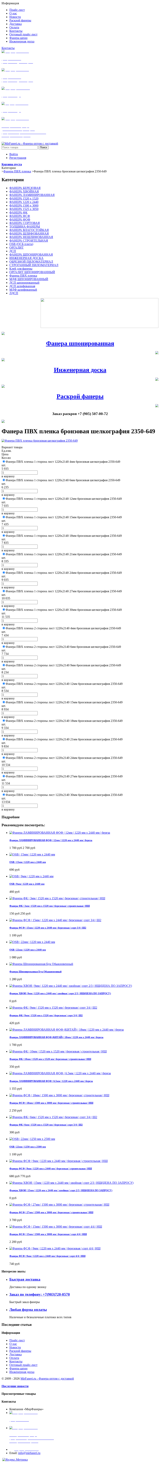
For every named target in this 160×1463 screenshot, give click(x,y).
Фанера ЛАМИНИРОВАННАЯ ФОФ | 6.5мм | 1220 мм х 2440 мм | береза (51, 1081)
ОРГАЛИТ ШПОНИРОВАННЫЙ (32, 272)
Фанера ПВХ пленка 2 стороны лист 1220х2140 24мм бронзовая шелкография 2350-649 (64, 757)
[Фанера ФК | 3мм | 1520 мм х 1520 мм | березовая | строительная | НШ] (57, 898)
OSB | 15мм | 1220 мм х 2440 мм (27, 862)
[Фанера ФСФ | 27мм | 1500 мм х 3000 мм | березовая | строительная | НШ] (59, 1204)
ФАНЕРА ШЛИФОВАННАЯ (29, 233)
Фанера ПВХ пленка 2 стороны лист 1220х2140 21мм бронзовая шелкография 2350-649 (64, 739)
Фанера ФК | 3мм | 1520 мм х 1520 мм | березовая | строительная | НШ (49, 905)
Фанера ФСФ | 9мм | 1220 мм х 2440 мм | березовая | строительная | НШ (50, 1168)
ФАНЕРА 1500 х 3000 (23, 205)
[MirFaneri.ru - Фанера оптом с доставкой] (30, 143)
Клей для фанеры (20, 268)
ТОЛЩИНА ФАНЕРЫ (24, 226)
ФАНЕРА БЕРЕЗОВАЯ (25, 188)
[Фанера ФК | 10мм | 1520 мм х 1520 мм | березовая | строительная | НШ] (58, 1051)
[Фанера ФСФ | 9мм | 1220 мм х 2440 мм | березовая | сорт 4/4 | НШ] (54, 1248)
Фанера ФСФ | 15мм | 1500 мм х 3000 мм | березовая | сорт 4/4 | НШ (48, 1234)
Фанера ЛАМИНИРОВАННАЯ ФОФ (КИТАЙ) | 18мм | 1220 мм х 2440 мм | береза (56, 1037)
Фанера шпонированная (80, 343)
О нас (13, 1344)
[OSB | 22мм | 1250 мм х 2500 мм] (32, 1139)
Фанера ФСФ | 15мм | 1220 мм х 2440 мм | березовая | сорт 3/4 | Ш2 (47, 927)
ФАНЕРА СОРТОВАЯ (24, 223)
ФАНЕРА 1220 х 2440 (23, 202)
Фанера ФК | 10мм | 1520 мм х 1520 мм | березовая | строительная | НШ (50, 1059)
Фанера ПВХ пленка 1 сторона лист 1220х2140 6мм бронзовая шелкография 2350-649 (63, 480)
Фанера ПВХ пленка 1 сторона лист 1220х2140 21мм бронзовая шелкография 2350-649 (64, 554)
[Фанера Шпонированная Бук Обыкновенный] (41, 964)
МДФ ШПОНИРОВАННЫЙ (28, 279)
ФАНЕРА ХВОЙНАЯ (24, 191)
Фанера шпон (18, 1368)
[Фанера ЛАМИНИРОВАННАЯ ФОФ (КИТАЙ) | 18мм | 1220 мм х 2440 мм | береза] (66, 1029)
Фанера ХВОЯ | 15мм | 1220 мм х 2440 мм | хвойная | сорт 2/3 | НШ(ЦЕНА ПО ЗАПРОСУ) (60, 1190)
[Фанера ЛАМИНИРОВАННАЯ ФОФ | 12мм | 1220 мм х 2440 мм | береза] (59, 832)
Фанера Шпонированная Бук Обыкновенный (35, 971)
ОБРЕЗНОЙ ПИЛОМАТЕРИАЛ (31, 261)
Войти (13, 154)
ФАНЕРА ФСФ (19, 216)
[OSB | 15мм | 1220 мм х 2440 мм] (32, 854)
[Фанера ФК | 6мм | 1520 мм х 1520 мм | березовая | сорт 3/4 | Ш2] (53, 1117)
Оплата (14, 1358)
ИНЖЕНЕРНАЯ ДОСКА (26, 258)
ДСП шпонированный (24, 282)
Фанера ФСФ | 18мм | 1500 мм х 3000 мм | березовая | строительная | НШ (51, 1102)
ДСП (12, 251)
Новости (15, 1347)
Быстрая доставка (24, 1279)
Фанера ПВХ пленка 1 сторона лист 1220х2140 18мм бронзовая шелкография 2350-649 (64, 535)
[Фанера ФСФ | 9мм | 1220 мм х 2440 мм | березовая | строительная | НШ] (58, 1161)
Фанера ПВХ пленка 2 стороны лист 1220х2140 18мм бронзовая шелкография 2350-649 (64, 720)
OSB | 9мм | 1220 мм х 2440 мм (26, 883)
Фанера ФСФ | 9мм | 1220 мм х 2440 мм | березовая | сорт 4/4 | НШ (47, 1256)
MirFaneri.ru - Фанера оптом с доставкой (47, 1378)
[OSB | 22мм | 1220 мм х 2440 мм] (32, 942)
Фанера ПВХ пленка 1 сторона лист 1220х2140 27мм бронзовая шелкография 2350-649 (64, 591)
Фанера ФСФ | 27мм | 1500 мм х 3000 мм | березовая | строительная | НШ (51, 1212)
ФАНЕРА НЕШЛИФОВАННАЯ (31, 237)
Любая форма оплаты (28, 1310)
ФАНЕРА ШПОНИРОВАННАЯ (31, 254)
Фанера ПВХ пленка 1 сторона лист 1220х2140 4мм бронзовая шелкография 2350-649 (63, 461)
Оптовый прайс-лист (23, 1365)
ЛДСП (13, 293)
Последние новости (15, 1386)
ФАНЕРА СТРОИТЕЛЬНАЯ (28, 240)
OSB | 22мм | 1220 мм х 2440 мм (27, 949)
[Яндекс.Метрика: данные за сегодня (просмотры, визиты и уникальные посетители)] (15, 1459)
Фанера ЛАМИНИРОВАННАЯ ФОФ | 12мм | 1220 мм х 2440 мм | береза (50, 840)
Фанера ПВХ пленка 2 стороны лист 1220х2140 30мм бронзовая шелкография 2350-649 (64, 794)
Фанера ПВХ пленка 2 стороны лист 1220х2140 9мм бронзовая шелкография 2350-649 (63, 665)
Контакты (8, 48)
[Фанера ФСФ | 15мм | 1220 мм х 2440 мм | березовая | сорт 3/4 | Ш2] (55, 920)
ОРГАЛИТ (16, 247)
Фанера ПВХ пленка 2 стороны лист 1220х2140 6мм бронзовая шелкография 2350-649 (63, 646)
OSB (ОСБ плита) (21, 244)
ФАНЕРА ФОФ (19, 219)
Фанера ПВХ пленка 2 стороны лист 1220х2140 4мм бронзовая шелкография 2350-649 (63, 628)
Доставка (15, 1354)
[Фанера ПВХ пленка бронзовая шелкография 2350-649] (40, 440)
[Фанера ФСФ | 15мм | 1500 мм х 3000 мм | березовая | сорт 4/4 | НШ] (55, 1226)
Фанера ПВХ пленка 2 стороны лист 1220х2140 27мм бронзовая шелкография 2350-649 (64, 776)
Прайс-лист (17, 1340)
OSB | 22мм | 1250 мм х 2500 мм (27, 1146)
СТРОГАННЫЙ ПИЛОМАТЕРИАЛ (33, 265)
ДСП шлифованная (22, 286)
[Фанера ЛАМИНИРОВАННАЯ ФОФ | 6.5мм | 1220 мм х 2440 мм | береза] (60, 1073)
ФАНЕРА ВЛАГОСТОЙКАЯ (29, 230)
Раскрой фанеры (80, 396)
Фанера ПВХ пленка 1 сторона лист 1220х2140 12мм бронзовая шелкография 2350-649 (64, 498)
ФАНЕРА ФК (18, 212)
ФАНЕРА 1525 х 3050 (23, 209)
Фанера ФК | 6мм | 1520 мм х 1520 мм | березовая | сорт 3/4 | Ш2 (46, 1124)
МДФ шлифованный (23, 289)
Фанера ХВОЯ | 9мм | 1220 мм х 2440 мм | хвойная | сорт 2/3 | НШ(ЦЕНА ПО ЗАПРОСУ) (60, 993)
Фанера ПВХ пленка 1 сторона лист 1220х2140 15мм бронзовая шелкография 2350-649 (64, 517)
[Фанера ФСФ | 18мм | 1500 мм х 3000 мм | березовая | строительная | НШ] (59, 1095)
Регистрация (17, 157)
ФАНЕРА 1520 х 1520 (23, 198)
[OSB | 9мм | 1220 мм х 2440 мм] (31, 876)
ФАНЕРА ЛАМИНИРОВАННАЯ (32, 195)
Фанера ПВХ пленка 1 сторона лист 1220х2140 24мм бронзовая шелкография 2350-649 (64, 572)
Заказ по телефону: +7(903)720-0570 (39, 1294)
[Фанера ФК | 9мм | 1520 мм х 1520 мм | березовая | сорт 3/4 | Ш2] (53, 1007)
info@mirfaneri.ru (29, 1453)
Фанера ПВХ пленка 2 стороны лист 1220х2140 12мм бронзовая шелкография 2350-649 (64, 683)
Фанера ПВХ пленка (17, 171)
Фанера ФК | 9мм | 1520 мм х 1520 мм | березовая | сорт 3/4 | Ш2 (46, 1015)
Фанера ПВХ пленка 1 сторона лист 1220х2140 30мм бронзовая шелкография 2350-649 (64, 609)
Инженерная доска (80, 369)
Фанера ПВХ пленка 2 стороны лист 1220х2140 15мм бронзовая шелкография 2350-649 (64, 702)
